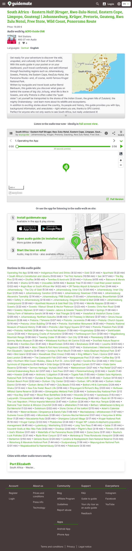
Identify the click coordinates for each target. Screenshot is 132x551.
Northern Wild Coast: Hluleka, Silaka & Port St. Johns (42, 360)
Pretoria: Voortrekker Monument (75, 323)
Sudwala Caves (15, 415)
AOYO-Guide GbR (35, 31)
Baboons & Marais (115, 279)
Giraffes (29, 279)
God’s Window (16, 432)
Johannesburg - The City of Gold (24, 289)
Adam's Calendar (110, 408)
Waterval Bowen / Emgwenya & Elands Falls (43, 411)
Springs (100, 310)
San (100, 276)
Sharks (24, 282)
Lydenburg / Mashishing (48, 425)
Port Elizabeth (20, 464)
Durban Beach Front (17, 381)
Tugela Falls (77, 374)
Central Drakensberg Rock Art (23, 371)
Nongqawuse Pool (79, 357)
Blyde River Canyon (46, 435)
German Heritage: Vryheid (43, 367)
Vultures (87, 279)
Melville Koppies (95, 303)
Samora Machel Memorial (75, 415)
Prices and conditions (38, 495)
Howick (18, 374)
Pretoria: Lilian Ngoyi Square (64, 327)
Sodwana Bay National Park (101, 391)
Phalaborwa (56, 422)
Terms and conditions (52, 546)
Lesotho (106, 344)
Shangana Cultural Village (71, 418)
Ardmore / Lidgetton (46, 374)
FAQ (83, 493)
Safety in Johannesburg (26, 299)
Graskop (59, 428)
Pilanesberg (97, 337)
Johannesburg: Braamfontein (101, 296)
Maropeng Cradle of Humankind (44, 333)
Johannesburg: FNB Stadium (57, 296)
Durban (107, 377)
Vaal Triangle (62, 313)
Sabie (107, 425)
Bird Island (19, 354)
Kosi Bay (18, 394)
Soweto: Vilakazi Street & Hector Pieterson (51, 306)
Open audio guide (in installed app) (41, 238)
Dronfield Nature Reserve (106, 340)
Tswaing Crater (46, 337)
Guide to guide (89, 498)
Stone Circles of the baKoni (74, 408)
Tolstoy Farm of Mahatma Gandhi (24, 313)
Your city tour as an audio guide (89, 506)
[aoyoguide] (11, 39)
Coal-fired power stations (107, 282)
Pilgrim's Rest (85, 428)
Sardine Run (89, 360)
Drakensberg (80, 398)
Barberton (14, 438)
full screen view (88, 123)
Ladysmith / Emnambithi (20, 398)
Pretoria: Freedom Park (105, 327)
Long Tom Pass (83, 425)
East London (13, 357)
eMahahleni (71, 405)
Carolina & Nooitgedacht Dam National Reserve (87, 438)
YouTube (109, 504)
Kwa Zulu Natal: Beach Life (42, 388)
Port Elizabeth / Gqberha (20, 350)
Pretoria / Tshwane (40, 320)
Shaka (10, 388)
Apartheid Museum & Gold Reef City (54, 303)
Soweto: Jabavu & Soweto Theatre (64, 310)
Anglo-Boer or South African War (38, 286)
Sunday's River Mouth (58, 350)
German (25, 48)
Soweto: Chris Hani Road (100, 306)
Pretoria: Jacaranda (74, 320)
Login (12, 498)
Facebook (110, 498)
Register (13, 493)
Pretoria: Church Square (110, 320)
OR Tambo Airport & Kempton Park (87, 286)
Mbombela (43, 415)
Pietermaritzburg (85, 371)
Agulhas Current (81, 364)
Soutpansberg (68, 442)
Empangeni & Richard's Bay (84, 388)
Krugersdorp (87, 330)
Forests (109, 428)
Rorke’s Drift (82, 377)
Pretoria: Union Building (32, 323)
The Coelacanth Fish (45, 357)
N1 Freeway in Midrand (82, 316)
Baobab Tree (73, 282)
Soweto (11, 306)
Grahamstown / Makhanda (97, 347)
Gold (86, 272)
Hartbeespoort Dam (85, 333)
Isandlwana (102, 394)
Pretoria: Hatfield (23, 330)
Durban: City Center (52, 381)
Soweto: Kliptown (23, 310)
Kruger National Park (110, 418)
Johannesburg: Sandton (38, 293)
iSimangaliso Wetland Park (59, 391)
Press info (38, 502)
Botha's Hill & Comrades (95, 384)
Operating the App (17, 272)
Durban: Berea (36, 384)
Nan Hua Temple (100, 401)
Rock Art (105, 398)
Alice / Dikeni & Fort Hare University (50, 347)
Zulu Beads (63, 384)
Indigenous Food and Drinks (55, 272)
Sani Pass (58, 371)
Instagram (110, 493)
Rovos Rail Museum (56, 330)
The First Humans (73, 276)
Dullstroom (40, 408)
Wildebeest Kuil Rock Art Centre (62, 340)
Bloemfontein (55, 344)
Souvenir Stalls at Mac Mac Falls (24, 428)
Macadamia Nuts (35, 418)
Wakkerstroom (78, 367)
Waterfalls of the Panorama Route (55, 432)
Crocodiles (47, 282)
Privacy (71, 546)
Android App (63, 528)
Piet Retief (105, 367)
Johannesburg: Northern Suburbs (38, 316)
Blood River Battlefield (48, 394)
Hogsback (12, 347)
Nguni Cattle (53, 398)
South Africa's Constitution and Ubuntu (29, 276)
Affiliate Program (66, 498)
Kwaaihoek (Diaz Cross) (51, 354)
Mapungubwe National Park (104, 442)
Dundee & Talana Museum (48, 377)
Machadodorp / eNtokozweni (95, 411)
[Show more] (66, 115)
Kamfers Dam (28, 344)
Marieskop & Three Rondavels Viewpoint (91, 435)
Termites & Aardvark (58, 279)
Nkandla (78, 394)
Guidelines (62, 504)
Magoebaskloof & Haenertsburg (37, 445)
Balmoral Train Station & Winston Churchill (29, 405)
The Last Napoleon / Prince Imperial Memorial (31, 401)
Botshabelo (82, 344)
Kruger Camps (28, 422)
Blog (59, 493)
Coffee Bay (108, 357)
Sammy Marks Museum (19, 340)
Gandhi (111, 371)
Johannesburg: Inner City (69, 289)
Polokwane (73, 445)
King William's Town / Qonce (92, 354)
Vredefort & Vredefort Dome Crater (101, 313)
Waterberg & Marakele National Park (28, 442)
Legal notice (85, 546)
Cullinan (73, 401)
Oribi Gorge (53, 364)
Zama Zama (93, 432)
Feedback (86, 513)
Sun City (72, 337)
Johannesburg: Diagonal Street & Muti (73, 299)
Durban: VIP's (84, 381)
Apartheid (108, 272)
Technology (39, 507)
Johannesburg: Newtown (78, 293)
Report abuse (64, 510)
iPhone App (63, 534)
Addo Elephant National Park (99, 350)
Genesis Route (41, 438)
